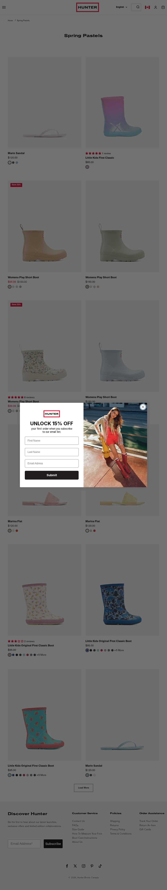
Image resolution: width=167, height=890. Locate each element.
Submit (52, 475)
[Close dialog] (143, 407)
